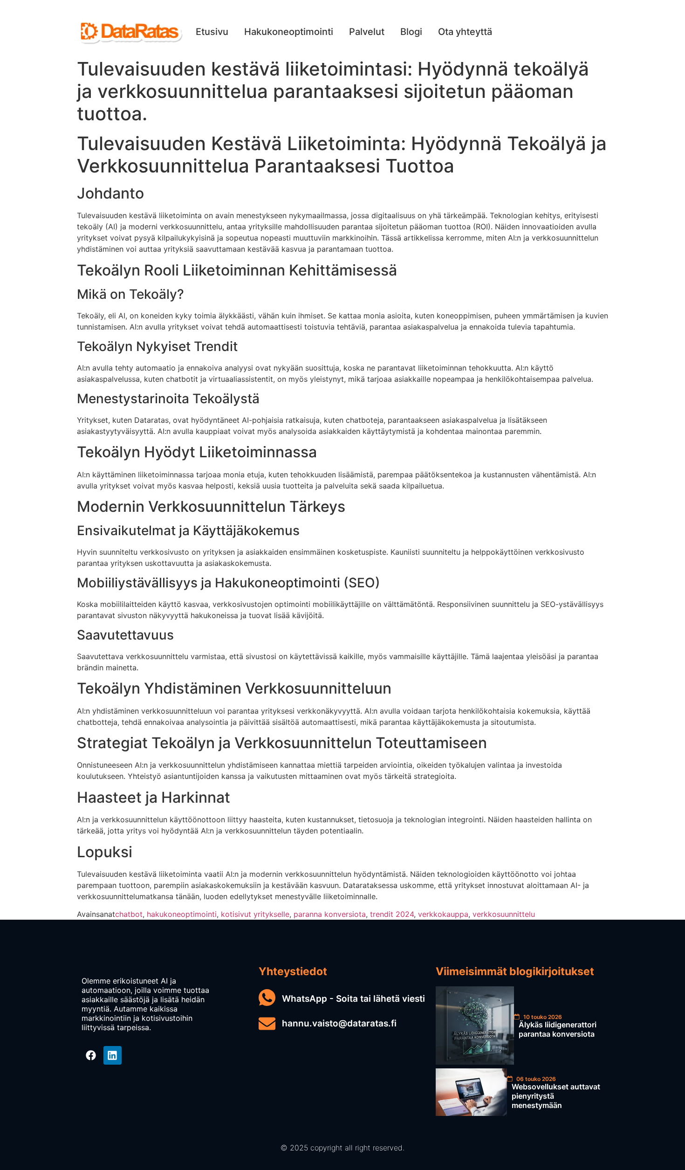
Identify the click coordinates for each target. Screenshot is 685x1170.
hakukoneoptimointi (182, 914)
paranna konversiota (330, 914)
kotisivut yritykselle (255, 914)
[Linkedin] (112, 1055)
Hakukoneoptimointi (288, 31)
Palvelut (366, 31)
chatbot (129, 914)
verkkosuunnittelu (504, 914)
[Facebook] (91, 1055)
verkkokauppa (443, 914)
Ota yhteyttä (465, 31)
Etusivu (212, 31)
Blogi (411, 31)
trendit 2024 (392, 914)
